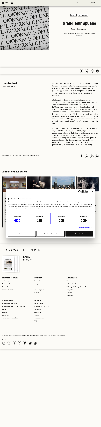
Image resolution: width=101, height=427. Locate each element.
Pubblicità (38, 328)
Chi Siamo (38, 314)
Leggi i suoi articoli (8, 86)
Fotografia (71, 302)
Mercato (37, 305)
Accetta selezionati (50, 234)
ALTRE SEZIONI (72, 288)
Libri (68, 291)
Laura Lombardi (34, 241)
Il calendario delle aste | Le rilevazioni (17, 321)
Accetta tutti (79, 234)
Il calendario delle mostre (12, 318)
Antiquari (38, 295)
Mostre (73, 15)
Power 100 (6, 332)
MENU (6, 3)
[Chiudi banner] (92, 191)
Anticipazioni (83, 15)
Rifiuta (21, 234)
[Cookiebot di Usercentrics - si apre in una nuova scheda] (79, 191)
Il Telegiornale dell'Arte (43, 321)
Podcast (5, 328)
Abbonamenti (81, 3)
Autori (4, 325)
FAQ (36, 339)
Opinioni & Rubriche (74, 295)
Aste (36, 298)
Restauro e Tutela (9, 295)
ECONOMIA (38, 288)
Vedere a (70, 305)
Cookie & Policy (40, 335)
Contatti (37, 332)
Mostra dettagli (84, 227)
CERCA (93, 3)
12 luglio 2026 (83, 240)
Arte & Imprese (40, 302)
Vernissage (71, 309)
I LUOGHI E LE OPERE (10, 288)
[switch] (39, 220)
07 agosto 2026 (34, 243)
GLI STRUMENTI (7, 314)
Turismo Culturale (9, 302)
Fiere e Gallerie (40, 291)
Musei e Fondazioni (9, 298)
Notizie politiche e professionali (79, 298)
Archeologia (7, 291)
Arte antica (78, 43)
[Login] (11, 3)
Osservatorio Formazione (12, 335)
